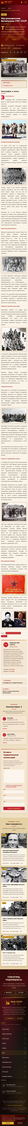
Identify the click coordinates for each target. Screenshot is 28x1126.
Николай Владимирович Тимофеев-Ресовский (11, 851)
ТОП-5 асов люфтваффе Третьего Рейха (14, 885)
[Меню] (25, 2)
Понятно (8, 1123)
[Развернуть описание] (14, 40)
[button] (14, 67)
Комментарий (6, 768)
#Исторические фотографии (13, 633)
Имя (4, 789)
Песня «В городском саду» (9, 953)
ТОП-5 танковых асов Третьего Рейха (13, 919)
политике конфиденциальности (8, 1120)
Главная (3, 8)
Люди (9, 8)
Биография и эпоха (8, 85)
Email (5, 795)
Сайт (4, 801)
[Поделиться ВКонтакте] (10, 52)
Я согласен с (14, 786)
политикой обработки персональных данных (14, 786)
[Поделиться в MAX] (21, 52)
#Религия (4, 636)
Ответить (5, 728)
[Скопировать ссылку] (25, 52)
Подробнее (20, 1123)
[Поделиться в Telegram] (14, 52)
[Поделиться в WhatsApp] (17, 52)
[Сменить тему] (22, 2)
